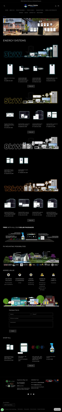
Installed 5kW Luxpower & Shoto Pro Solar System (23, 124)
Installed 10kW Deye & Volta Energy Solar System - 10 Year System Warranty (9, 213)
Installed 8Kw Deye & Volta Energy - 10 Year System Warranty (8, 170)
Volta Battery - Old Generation (22, 357)
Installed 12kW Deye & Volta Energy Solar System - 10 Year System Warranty (52, 213)
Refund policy (20, 409)
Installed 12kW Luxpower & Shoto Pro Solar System (23, 213)
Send (12, 331)
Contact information (41, 409)
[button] (4, 6)
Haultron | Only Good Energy (11, 409)
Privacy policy (26, 409)
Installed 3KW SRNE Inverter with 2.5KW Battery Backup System (23, 79)
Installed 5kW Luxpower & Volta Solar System (51, 124)
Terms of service (33, 409)
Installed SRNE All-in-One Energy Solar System (51, 79)
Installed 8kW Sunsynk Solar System (23, 170)
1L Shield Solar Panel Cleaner (50, 357)
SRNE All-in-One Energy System (9, 79)
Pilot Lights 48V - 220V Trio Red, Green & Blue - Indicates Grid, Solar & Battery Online (37, 358)
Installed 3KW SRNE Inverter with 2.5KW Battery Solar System (36, 79)
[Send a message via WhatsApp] (2, 409)
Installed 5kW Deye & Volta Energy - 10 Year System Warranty (8, 357)
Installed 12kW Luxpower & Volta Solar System (37, 213)
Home (4, 16)
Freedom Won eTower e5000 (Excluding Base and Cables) (9, 124)
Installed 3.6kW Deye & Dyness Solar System (37, 124)
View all (31, 86)
